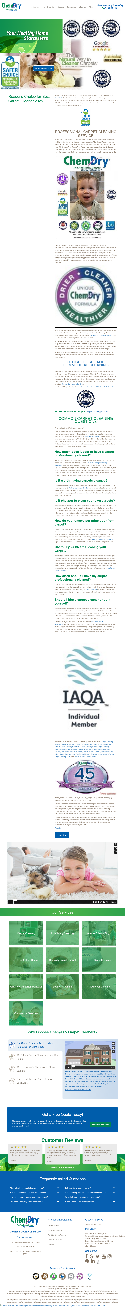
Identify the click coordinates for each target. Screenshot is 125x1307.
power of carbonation (92, 436)
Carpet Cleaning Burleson (71, 744)
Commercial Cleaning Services (72, 384)
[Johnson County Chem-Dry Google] (92, 1256)
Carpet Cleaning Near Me (97, 411)
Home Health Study (55, 1240)
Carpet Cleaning (53, 1225)
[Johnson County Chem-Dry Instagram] (110, 1256)
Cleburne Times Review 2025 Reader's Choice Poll (97, 387)
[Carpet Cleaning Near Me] (87, 197)
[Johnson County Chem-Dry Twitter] (97, 1256)
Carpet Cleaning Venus (105, 754)
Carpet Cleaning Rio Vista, (88, 749)
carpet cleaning (91, 589)
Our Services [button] (35, 7)
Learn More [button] (62, 835)
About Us (82, 7)
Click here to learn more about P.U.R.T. (78, 1090)
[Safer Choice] (85, 117)
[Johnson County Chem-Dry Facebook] (86, 1256)
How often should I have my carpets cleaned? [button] (29, 1197)
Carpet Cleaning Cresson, (88, 754)
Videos (91, 7)
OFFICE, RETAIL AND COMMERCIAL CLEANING (86, 363)
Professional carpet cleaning (78, 488)
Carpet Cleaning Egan (62, 756)
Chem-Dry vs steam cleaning (101, 335)
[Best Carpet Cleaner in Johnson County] (86, 399)
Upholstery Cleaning (55, 1230)
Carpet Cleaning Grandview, (70, 746)
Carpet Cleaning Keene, (89, 746)
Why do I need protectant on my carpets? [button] (82, 1197)
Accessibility (51, 1288)
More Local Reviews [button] (62, 1167)
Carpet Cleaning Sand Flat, (69, 754)
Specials (61, 7)
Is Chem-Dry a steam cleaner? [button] (78, 1188)
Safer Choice (59, 98)
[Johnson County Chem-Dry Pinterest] (87, 1261)
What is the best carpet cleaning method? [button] (27, 1188)
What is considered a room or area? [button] (80, 1201)
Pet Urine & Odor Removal (57, 1235)
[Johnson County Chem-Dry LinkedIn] (93, 1261)
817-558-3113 (110, 7)
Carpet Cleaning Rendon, (92, 752)
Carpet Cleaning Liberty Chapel (85, 756)
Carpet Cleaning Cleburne (90, 744)
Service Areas (71, 7)
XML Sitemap (73, 1288)
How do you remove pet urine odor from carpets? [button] (30, 1192)
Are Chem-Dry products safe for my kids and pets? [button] (86, 1192)
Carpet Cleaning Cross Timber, (72, 752)
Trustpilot (58, 828)
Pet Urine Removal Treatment (102, 539)
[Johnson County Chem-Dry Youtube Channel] (104, 1256)
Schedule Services (43, 68)
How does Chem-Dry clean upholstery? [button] (26, 1201)
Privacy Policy (62, 1288)
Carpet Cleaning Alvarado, (69, 749)
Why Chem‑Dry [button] (49, 7)
